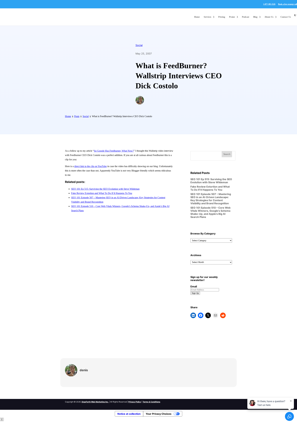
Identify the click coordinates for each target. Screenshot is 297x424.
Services (207, 17)
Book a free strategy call (287, 4)
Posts (76, 116)
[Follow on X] (205, 401)
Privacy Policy (134, 402)
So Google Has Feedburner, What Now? (114, 150)
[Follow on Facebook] (199, 401)
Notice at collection (129, 413)
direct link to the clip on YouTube (90, 166)
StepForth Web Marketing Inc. (95, 402)
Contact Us (285, 17)
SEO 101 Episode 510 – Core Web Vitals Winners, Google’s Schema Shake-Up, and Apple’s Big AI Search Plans (210, 212)
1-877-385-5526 (269, 4)
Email (193, 286)
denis (84, 370)
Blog (255, 17)
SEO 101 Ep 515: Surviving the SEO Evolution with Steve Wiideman (105, 189)
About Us (269, 17)
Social (139, 45)
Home (197, 17)
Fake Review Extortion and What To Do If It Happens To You (101, 193)
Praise (232, 17)
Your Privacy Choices (158, 413)
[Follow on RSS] (212, 401)
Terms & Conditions (151, 402)
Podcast (245, 17)
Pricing (221, 17)
